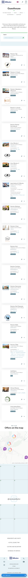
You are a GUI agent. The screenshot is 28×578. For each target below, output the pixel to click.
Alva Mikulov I (14, 143)
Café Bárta (13, 371)
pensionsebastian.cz (14, 93)
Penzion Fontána (15, 266)
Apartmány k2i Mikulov (17, 183)
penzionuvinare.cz (14, 75)
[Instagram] (4, 565)
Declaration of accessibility (14, 568)
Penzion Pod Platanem (16, 306)
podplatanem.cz (13, 309)
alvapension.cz (13, 146)
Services (21, 12)
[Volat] (23, 558)
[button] (5, 448)
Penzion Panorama (15, 286)
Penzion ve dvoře (15, 107)
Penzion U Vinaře (15, 72)
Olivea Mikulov (14, 388)
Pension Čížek (14, 344)
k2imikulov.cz (13, 186)
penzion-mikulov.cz (14, 373)
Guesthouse (18, 14)
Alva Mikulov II (14, 163)
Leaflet (13, 463)
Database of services (14, 551)
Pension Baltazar (15, 206)
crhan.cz (12, 229)
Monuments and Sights (14, 538)
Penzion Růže (14, 325)
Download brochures (14, 564)
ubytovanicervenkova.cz (15, 129)
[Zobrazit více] (6, 55)
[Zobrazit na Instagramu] (7, 473)
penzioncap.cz (13, 58)
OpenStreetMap (18, 463)
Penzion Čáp (13, 54)
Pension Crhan (14, 226)
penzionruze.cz (13, 327)
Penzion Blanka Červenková (14, 125)
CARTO (27, 463)
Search (4, 34)
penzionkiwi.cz (13, 249)
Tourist (15, 12)
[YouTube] (4, 561)
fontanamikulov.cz (14, 269)
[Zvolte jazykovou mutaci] (19, 2)
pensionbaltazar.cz (14, 209)
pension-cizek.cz (13, 347)
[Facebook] (4, 558)
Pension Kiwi (14, 246)
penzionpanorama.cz (14, 289)
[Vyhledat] (23, 37)
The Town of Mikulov (7, 12)
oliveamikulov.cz (13, 390)
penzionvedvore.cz (14, 110)
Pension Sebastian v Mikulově (16, 90)
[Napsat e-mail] (23, 561)
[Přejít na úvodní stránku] (6, 2)
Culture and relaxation (14, 546)
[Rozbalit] (24, 65)
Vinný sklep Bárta (15, 406)
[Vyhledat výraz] (22, 2)
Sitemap (14, 566)
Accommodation (10, 14)
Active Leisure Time (14, 542)
